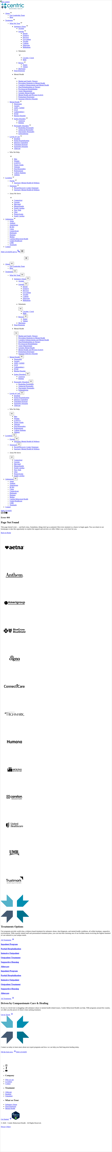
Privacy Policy (98, 1147)
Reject (10, 1151)
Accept (4, 1151)
